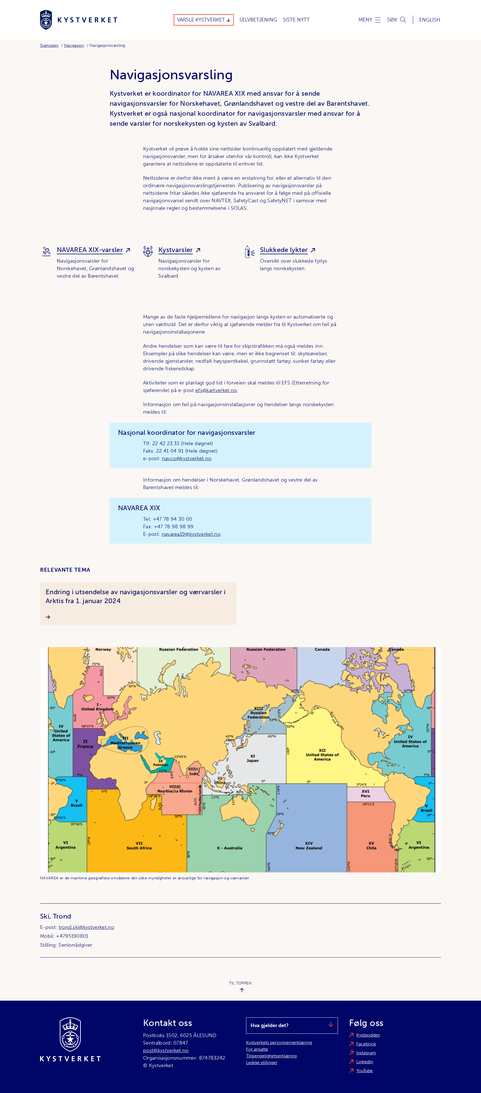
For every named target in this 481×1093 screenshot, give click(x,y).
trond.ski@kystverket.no (86, 927)
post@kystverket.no (166, 1050)
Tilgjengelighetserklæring (271, 1056)
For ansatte (257, 1049)
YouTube (364, 1070)
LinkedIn (364, 1061)
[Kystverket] (78, 19)
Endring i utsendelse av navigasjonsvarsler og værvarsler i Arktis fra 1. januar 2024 (136, 596)
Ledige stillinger (262, 1062)
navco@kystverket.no (187, 458)
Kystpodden (368, 1035)
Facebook (366, 1044)
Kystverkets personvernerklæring (279, 1042)
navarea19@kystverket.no (191, 534)
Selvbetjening (258, 20)
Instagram (366, 1052)
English (429, 20)
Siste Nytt (296, 20)
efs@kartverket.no (216, 390)
